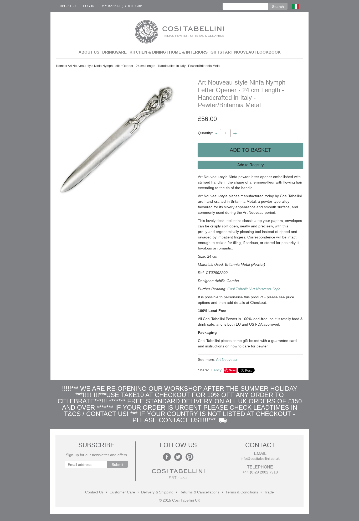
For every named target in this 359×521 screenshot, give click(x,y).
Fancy (216, 370)
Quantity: (205, 133)
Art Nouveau (239, 52)
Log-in (88, 6)
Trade (269, 492)
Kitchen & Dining (148, 52)
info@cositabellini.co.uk (260, 459)
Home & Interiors (188, 52)
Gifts (216, 52)
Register (68, 6)
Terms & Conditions (241, 492)
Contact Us (94, 492)
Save (232, 370)
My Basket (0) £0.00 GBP (121, 6)
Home (60, 66)
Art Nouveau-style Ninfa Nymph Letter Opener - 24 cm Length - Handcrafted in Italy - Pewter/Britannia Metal (144, 66)
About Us (89, 52)
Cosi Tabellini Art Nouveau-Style (253, 289)
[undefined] (116, 141)
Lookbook (269, 52)
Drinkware (114, 52)
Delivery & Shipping (157, 492)
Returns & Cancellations (199, 492)
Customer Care (122, 492)
